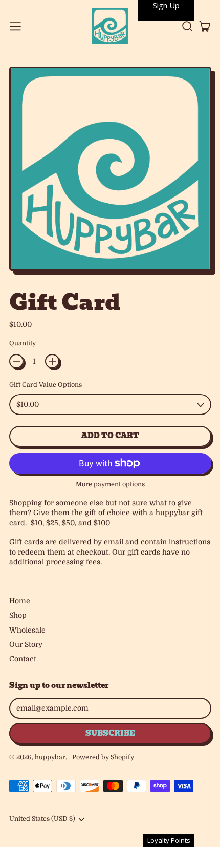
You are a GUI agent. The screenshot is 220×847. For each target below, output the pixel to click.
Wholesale (27, 630)
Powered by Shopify (103, 757)
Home (19, 601)
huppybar (50, 757)
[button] (187, 26)
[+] (52, 361)
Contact (22, 659)
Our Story (25, 644)
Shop (18, 615)
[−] (16, 361)
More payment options (110, 484)
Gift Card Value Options (45, 384)
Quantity (22, 343)
